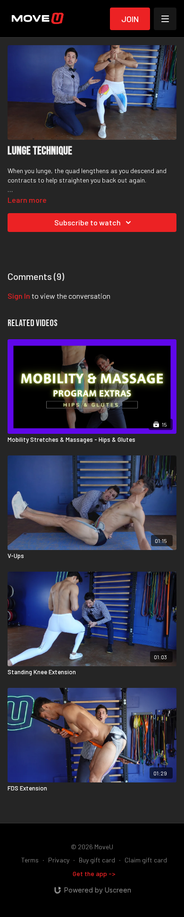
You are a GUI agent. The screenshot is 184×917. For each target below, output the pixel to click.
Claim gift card (146, 860)
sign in (19, 295)
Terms (30, 860)
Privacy (58, 860)
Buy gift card (97, 860)
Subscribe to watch (87, 222)
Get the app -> (94, 873)
